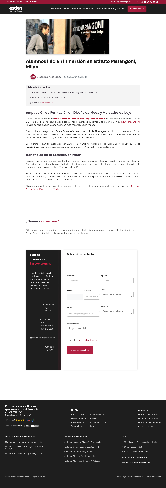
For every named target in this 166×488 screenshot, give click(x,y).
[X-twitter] (151, 2)
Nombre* (71, 276)
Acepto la (84, 340)
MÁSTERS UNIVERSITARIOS (134, 457)
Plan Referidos (77, 422)
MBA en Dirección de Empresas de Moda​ (23, 442)
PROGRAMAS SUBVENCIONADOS (137, 463)
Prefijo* (70, 290)
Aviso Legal (121, 477)
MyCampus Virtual (15, 2)
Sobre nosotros (78, 414)
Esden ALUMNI (31, 2)
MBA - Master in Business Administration (140, 442)
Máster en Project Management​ (78, 451)
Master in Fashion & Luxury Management (23, 453)
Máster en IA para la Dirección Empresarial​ (82, 442)
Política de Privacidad (136, 477)
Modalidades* (73, 324)
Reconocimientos (79, 418)
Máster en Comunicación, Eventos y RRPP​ (82, 447)
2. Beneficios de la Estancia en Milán (48, 97)
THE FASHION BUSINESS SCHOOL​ (20, 437)
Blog (42, 2)
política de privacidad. (88, 340)
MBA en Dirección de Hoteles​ (135, 451)
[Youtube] (154, 2)
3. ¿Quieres (41, 102)
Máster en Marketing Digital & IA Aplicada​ (82, 461)
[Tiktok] (148, 2)
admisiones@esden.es (118, 2)
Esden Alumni (77, 426)
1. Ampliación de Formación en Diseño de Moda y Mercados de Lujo (64, 92)
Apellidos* (105, 276)
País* (103, 290)
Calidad (93, 418)
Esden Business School (49, 76)
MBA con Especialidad (132, 447)
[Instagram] (142, 2)
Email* (70, 307)
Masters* (105, 307)
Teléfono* (88, 290)
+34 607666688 (132, 2)
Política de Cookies (153, 477)
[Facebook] (145, 2)
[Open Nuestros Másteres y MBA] (123, 8)
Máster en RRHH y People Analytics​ (79, 456)
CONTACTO (143, 410)
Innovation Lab (97, 414)
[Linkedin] (157, 2)
